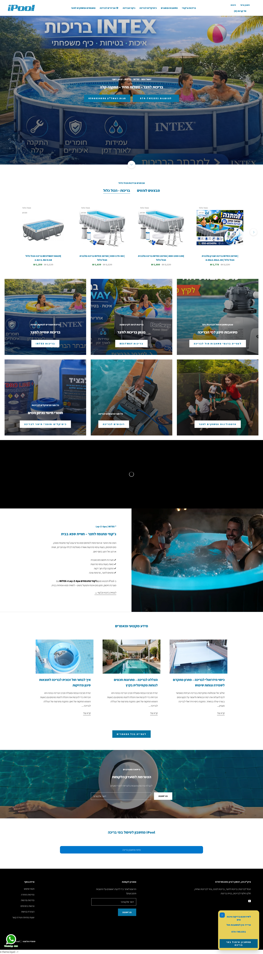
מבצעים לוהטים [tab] (148, 190)
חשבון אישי (245, 5)
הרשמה (163, 796)
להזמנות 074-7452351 (156, 98)
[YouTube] (249, 900)
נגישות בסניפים (27, 906)
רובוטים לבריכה (114, 424)
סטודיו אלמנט (29, 941)
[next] (253, 232)
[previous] (9, 232)
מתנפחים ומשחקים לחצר (83, 8)
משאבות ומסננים (169, 8)
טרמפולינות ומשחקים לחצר (217, 424)
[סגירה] (222, 915)
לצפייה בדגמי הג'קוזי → (105, 592)
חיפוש (233, 5)
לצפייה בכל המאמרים (131, 734)
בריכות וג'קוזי (189, 8)
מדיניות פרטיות (27, 900)
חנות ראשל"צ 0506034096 (107, 98)
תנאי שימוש (29, 888)
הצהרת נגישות (27, 911)
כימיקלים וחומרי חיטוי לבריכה (45, 424)
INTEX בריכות (45, 343)
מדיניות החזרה (27, 894)
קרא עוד (87, 713)
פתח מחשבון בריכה (131, 850)
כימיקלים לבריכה (148, 8)
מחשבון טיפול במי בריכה (238, 943)
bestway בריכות (131, 343)
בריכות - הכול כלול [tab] (116, 190)
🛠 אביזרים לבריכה (109, 8)
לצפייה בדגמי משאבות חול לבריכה (218, 343)
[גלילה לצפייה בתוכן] (131, 164)
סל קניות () (240, 11)
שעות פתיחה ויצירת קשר (23, 917)
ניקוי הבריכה (129, 8)
